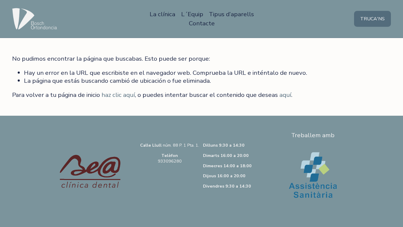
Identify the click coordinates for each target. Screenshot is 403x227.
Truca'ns (372, 19)
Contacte (202, 23)
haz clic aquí (118, 95)
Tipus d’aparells (231, 14)
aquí (285, 95)
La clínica (162, 14)
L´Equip (192, 14)
